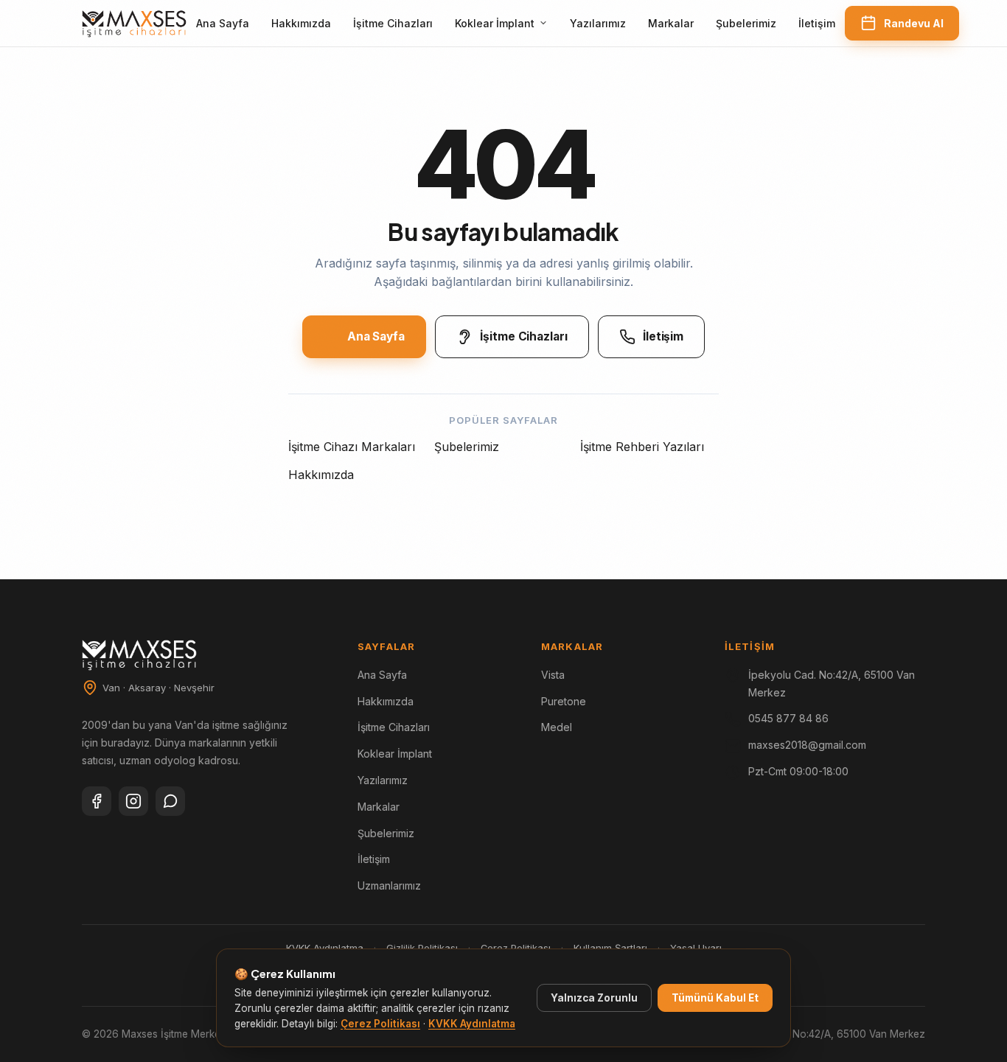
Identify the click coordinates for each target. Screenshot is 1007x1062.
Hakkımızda (301, 23)
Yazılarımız (598, 23)
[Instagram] (133, 801)
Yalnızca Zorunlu (594, 998)
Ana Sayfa (222, 23)
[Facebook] (96, 801)
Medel (556, 727)
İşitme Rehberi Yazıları (642, 446)
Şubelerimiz (746, 23)
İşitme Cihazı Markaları (351, 446)
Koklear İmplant (494, 23)
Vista (553, 674)
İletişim (816, 23)
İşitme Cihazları (393, 23)
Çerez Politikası (380, 1024)
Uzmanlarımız (389, 885)
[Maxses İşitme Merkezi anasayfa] (134, 23)
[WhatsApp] (170, 801)
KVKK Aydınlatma (471, 1024)
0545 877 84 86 (788, 718)
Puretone (563, 701)
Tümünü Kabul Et (715, 998)
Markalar (671, 23)
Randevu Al (913, 23)
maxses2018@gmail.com (807, 744)
